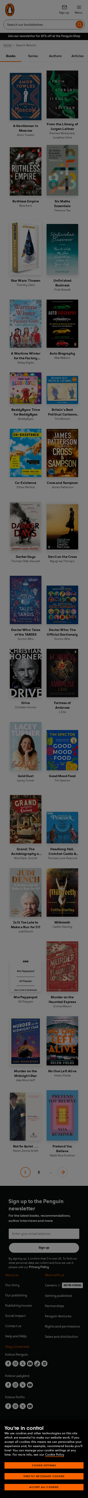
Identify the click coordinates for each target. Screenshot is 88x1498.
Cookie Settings (44, 1465)
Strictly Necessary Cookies (44, 1476)
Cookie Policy (54, 1454)
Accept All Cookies (44, 1487)
